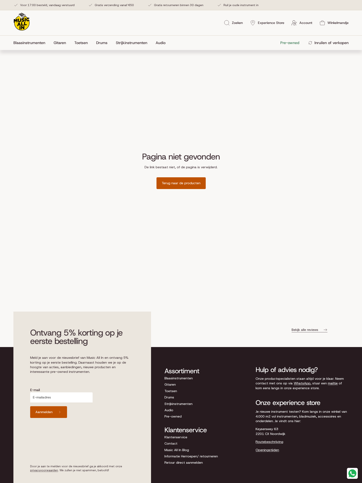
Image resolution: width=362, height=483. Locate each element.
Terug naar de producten (181, 183)
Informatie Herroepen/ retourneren (191, 456)
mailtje (333, 383)
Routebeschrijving (269, 442)
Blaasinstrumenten (178, 378)
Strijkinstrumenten (178, 404)
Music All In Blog (176, 450)
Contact (170, 443)
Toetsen (170, 391)
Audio (168, 410)
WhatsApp (302, 383)
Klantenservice (175, 437)
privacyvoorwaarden (44, 470)
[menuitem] (31, 42)
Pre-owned (173, 416)
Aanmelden (44, 412)
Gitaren (170, 384)
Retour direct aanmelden (183, 462)
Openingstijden (267, 450)
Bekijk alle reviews (305, 330)
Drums (169, 397)
